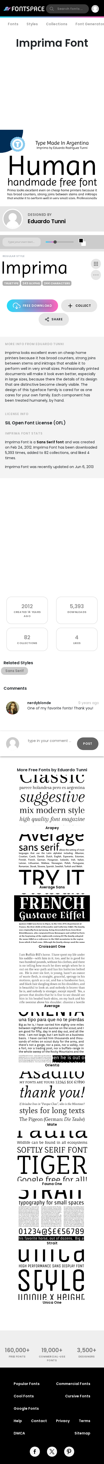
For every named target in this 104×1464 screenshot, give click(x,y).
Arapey (52, 827)
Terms (84, 1420)
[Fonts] (24, 9)
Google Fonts (26, 1408)
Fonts (13, 24)
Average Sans (52, 887)
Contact (39, 1420)
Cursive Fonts (77, 1396)
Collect (83, 305)
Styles (32, 24)
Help (18, 1420)
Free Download (37, 305)
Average (52, 1005)
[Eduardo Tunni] (15, 219)
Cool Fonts (24, 1396)
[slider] (55, 242)
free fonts (17, 1356)
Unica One (52, 1302)
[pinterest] (69, 1452)
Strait (52, 1243)
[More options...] (96, 275)
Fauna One (52, 1183)
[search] (67, 8)
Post (87, 743)
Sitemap (82, 1433)
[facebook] (35, 1452)
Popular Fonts (27, 1383)
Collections (56, 24)
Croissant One (52, 946)
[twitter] (52, 1452)
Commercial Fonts (73, 1383)
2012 (27, 606)
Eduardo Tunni (47, 221)
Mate (52, 1124)
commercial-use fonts (52, 1358)
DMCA (19, 1433)
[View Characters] (96, 264)
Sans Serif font (50, 442)
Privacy (63, 1420)
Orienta (52, 1065)
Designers (87, 1356)
